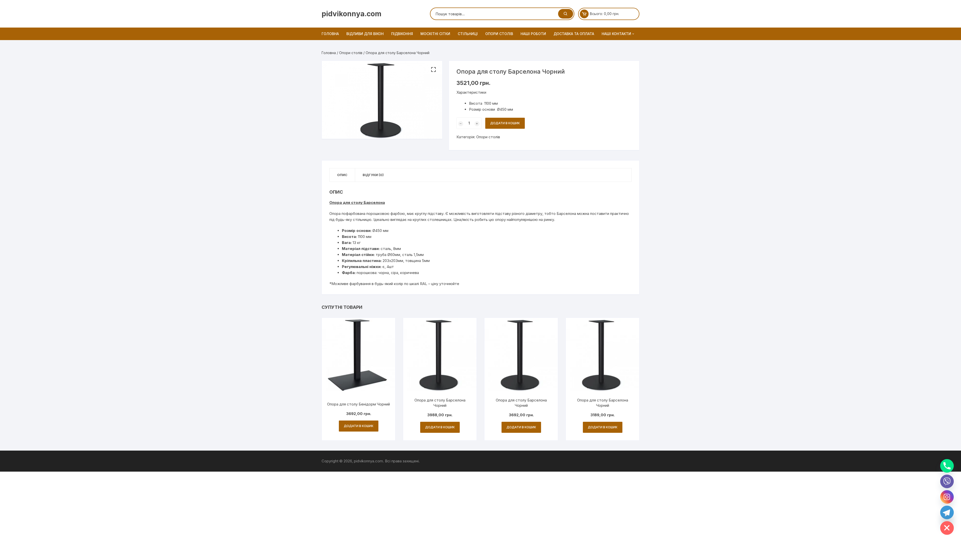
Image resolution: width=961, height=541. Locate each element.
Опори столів (499, 34)
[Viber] (947, 481)
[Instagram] (947, 497)
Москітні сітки (435, 34)
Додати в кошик (505, 123)
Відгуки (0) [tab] (373, 175)
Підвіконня (402, 34)
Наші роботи (533, 34)
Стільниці (468, 34)
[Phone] (947, 466)
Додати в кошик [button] (358, 426)
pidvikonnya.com (351, 14)
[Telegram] (947, 512)
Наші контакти (616, 34)
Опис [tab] (342, 175)
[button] (433, 69)
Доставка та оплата (574, 34)
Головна (330, 34)
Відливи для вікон (365, 34)
